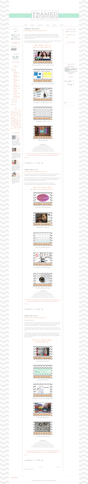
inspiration (13, 121)
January (14, 102)
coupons (16, 114)
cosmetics (13, 114)
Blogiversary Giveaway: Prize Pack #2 (35, 171)
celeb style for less (17, 113)
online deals (18, 124)
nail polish (13, 124)
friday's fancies (18, 117)
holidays (15, 119)
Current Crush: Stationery (15, 91)
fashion (13, 117)
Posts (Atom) (31, 469)
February (14, 100)
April (14, 70)
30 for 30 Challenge (16, 110)
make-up (16, 122)
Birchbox (17, 112)
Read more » (26, 157)
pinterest (16, 126)
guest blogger (19, 118)
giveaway (14, 118)
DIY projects (17, 115)
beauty (12, 112)
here (27, 179)
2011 (13, 104)
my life (20, 123)
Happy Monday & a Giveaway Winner (16, 97)
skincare (19, 127)
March (14, 99)
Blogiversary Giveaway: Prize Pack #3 (35, 30)
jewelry (17, 121)
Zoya (11, 129)
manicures (19, 122)
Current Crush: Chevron (15, 83)
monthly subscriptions (14, 123)
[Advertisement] (71, 94)
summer (15, 128)
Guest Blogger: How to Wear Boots (17, 86)
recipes (15, 127)
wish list (19, 128)
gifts (12, 118)
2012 (13, 69)
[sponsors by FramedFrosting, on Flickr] (72, 81)
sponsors (12, 128)
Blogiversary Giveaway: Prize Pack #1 (35, 317)
